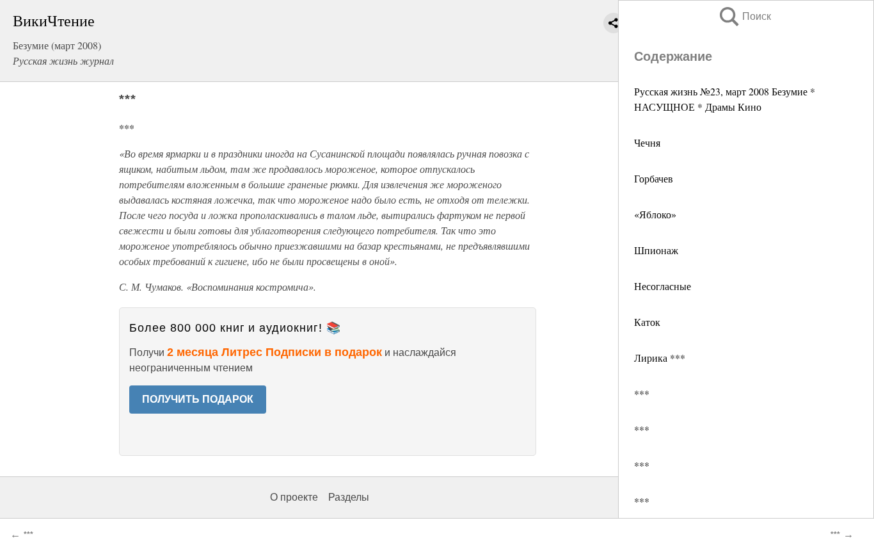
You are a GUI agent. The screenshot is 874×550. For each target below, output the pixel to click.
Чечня (647, 142)
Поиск (744, 16)
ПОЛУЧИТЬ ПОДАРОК (197, 399)
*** (641, 393)
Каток (647, 321)
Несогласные (662, 286)
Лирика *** (659, 357)
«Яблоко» (655, 214)
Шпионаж (656, 250)
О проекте (294, 497)
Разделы (348, 497)
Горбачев (653, 178)
